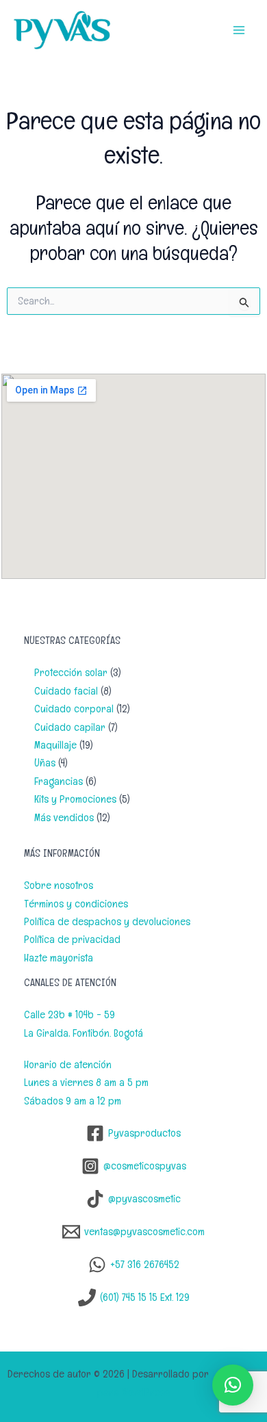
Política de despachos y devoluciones (107, 921)
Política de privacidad (72, 939)
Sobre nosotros (58, 885)
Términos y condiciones (76, 903)
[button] (232, 1385)
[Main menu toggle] (239, 30)
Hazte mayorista (58, 958)
